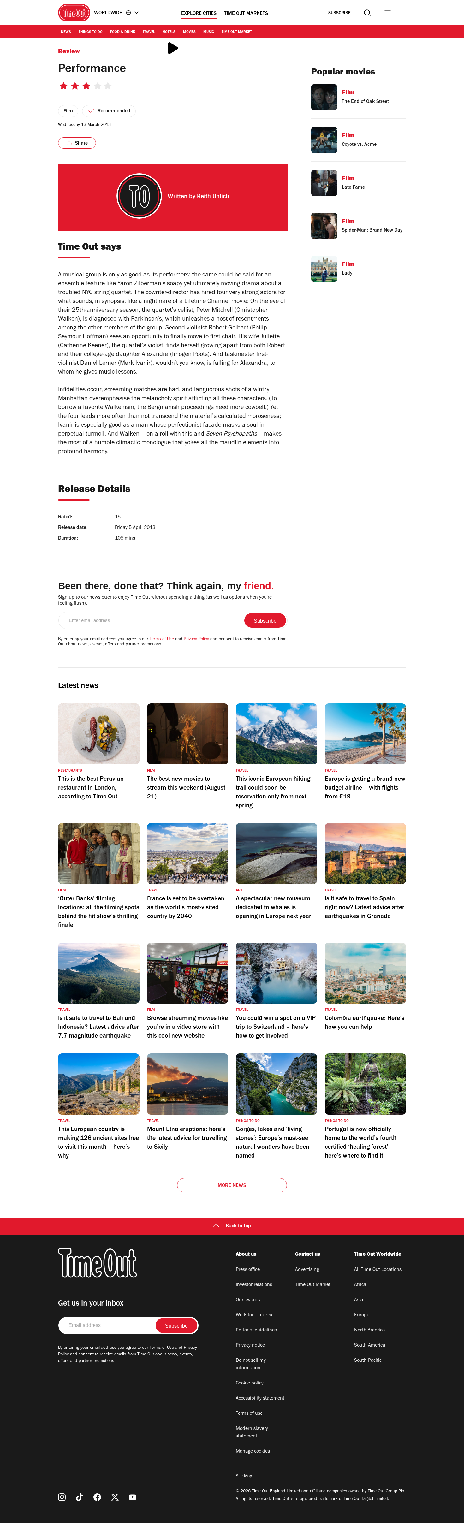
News (66, 32)
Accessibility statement (260, 1398)
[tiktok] (79, 1497)
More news (232, 1185)
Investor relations (254, 1285)
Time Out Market (237, 32)
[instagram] (62, 1497)
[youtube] (132, 1497)
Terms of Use (162, 639)
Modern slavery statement (252, 1432)
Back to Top (238, 1226)
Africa (360, 1285)
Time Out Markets (246, 13)
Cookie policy (250, 1383)
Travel (149, 32)
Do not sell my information (251, 1364)
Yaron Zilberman (138, 284)
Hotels (169, 32)
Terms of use (249, 1413)
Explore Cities (199, 13)
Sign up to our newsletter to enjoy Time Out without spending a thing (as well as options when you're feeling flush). (165, 600)
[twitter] (115, 1497)
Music (208, 32)
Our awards (248, 1300)
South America (369, 1345)
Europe (361, 1315)
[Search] (367, 13)
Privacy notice (250, 1345)
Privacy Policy (196, 639)
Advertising (307, 1269)
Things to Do (91, 32)
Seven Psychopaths (231, 434)
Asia (358, 1300)
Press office (248, 1269)
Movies (189, 32)
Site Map (244, 1476)
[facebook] (97, 1497)
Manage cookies (253, 1451)
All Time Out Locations (378, 1269)
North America (369, 1330)
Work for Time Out (255, 1315)
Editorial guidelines (256, 1330)
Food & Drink (122, 32)
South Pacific (368, 1360)
